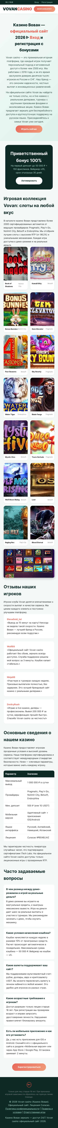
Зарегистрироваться (29, 1067)
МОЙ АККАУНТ (44, 9)
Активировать (29, 180)
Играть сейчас (29, 129)
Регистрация (47, 2)
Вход (37, 2)
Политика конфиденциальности (22, 1108)
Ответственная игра (34, 1112)
